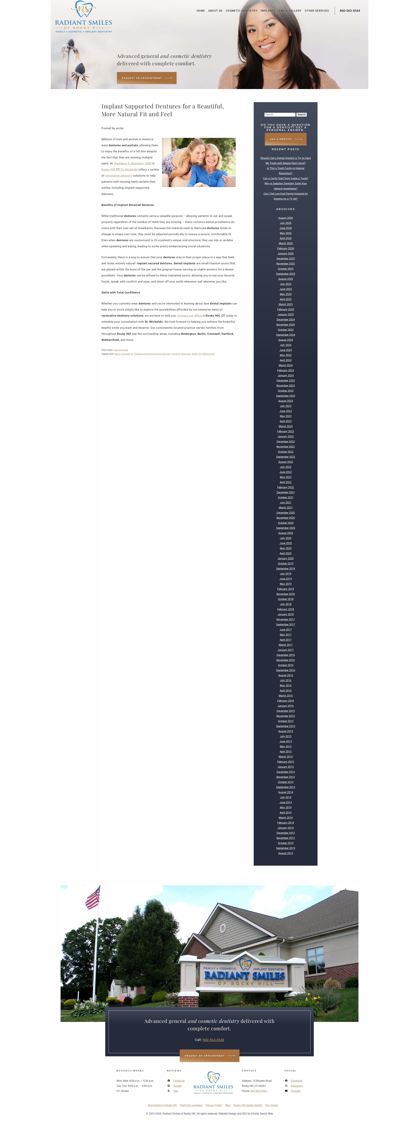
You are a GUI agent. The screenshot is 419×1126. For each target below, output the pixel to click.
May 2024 (285, 355)
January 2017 (286, 650)
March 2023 (286, 426)
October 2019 (285, 563)
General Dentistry (162, 354)
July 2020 (285, 538)
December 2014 (286, 772)
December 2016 (286, 655)
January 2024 (286, 375)
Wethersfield (208, 354)
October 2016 (285, 665)
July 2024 (285, 345)
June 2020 (286, 543)
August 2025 (285, 279)
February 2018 (285, 609)
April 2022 (285, 482)
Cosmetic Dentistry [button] (241, 10)
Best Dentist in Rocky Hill (162, 1105)
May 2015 (285, 746)
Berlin (117, 354)
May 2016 (285, 685)
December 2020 (286, 512)
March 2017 (286, 644)
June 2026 (286, 228)
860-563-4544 (350, 11)
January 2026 (286, 253)
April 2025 (285, 299)
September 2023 (285, 395)
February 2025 (285, 309)
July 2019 (285, 573)
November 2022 (285, 446)
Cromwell (125, 354)
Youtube (295, 1091)
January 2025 (286, 314)
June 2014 (286, 802)
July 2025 (285, 284)
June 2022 (286, 472)
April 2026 (285, 238)
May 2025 (285, 294)
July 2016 (285, 680)
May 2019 (285, 583)
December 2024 (286, 319)
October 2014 (285, 782)
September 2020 (285, 528)
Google (177, 1085)
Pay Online (271, 1105)
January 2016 (286, 705)
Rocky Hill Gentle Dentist (248, 1105)
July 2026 (285, 223)
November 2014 (285, 777)
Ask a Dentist (281, 139)
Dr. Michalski (129, 169)
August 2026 (285, 218)
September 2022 (285, 456)
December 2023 (286, 380)
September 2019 (285, 568)
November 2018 (285, 594)
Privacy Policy (214, 1105)
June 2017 (286, 629)
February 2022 (285, 487)
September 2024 (285, 334)
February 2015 (285, 761)
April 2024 (285, 360)
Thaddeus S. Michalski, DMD (133, 163)
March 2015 (286, 756)
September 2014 (285, 787)
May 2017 (285, 634)
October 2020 (285, 522)
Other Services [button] (317, 10)
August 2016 (285, 675)
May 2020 (285, 548)
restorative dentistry (118, 175)
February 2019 (285, 589)
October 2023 (285, 390)
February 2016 (285, 700)
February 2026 (285, 248)
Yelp (175, 1091)
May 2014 (285, 807)
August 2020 (285, 533)
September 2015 (285, 726)
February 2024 (285, 370)
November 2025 (285, 263)
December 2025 (286, 258)
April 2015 (285, 751)
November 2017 (285, 619)
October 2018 (285, 599)
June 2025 (286, 289)
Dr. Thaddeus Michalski (142, 354)
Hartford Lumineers (191, 1105)
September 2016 (285, 670)
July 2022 (285, 467)
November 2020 (285, 517)
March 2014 (286, 817)
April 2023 (285, 421)
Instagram (297, 1085)
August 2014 (285, 792)
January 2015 (286, 766)
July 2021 (285, 502)
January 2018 (286, 614)
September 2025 (285, 273)
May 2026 (285, 233)
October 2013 (285, 843)
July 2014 (285, 797)
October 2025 (285, 268)
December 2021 (286, 492)
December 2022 (286, 441)
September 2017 (285, 624)
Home (201, 10)
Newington (186, 354)
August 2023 (285, 400)
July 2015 (285, 736)
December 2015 (286, 711)
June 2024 (286, 350)
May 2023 (285, 416)
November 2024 (285, 324)
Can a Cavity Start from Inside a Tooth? (285, 178)
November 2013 (285, 838)
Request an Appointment (142, 78)
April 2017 (285, 639)
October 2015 (285, 721)
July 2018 (285, 604)
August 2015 (285, 731)
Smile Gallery (290, 10)
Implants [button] (268, 10)
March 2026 (286, 243)
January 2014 (286, 827)
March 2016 (286, 695)
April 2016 (285, 690)
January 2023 (286, 436)
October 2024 (285, 329)
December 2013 (286, 832)
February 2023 (285, 431)
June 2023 (286, 411)
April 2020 (285, 553)
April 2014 (285, 812)
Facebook (179, 1080)
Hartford (176, 354)
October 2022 (285, 451)
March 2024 (286, 365)
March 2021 (286, 507)
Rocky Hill (108, 169)
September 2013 (285, 848)
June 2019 (286, 578)
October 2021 (285, 497)
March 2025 (286, 304)
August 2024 (285, 340)
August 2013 (285, 853)
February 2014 (285, 822)
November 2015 (285, 716)
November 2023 (285, 385)
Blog (227, 1105)
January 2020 (286, 558)
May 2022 (285, 477)
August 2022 (285, 461)
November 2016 (285, 660)
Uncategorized (121, 350)
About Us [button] (215, 10)
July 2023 (285, 406)
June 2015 (286, 741)
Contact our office (189, 315)
